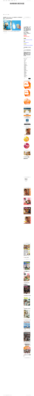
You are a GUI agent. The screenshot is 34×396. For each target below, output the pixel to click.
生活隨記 (14, 0)
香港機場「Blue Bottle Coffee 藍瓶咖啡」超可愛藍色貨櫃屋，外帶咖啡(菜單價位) (12, 18)
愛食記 (3, 19)
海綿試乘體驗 (25, 72)
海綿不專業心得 (25, 64)
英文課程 (25, 76)
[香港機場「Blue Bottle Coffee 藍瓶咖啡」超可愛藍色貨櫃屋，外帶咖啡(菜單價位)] (12, 25)
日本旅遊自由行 (25, 62)
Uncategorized (25, 59)
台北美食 (25, 60)
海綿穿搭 (25, 71)
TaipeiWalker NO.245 (27, 308)
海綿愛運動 (25, 69)
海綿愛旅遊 (6, 0)
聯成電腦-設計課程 (25, 75)
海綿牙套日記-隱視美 (26, 70)
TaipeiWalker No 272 (27, 342)
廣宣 (16, 0)
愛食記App (28, 122)
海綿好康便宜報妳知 (25, 65)
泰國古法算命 (25, 63)
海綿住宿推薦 (12, 0)
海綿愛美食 (4, 0)
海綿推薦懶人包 (9, 0)
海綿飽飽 (6, 19)
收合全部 (26, 58)
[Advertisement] (17, 9)
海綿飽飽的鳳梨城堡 (17, 3)
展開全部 (24, 58)
